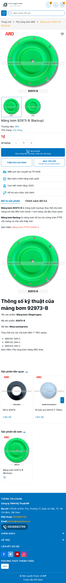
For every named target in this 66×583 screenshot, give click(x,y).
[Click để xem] (33, 63)
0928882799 (19, 516)
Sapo (40, 579)
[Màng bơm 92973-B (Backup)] (16, 451)
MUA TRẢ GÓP (49, 162)
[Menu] (4, 13)
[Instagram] (24, 554)
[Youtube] (17, 554)
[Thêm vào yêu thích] (62, 34)
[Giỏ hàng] (62, 4)
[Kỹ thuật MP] (11, 4)
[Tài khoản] (55, 4)
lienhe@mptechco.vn (19, 521)
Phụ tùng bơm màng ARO (25, 349)
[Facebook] (3, 554)
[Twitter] (10, 554)
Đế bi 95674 (9, 410)
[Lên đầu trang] (62, 575)
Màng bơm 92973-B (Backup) (13, 471)
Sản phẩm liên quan (12, 371)
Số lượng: (6, 143)
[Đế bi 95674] (16, 391)
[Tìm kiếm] (11, 13)
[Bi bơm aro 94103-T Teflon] (49, 391)
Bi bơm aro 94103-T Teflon (48, 410)
